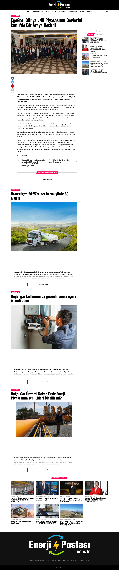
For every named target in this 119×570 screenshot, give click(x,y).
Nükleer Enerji (62, 12)
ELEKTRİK (29, 12)
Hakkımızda (89, 12)
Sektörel (82, 12)
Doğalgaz (54, 12)
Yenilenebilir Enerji (38, 12)
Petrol (47, 12)
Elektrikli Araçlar (72, 12)
